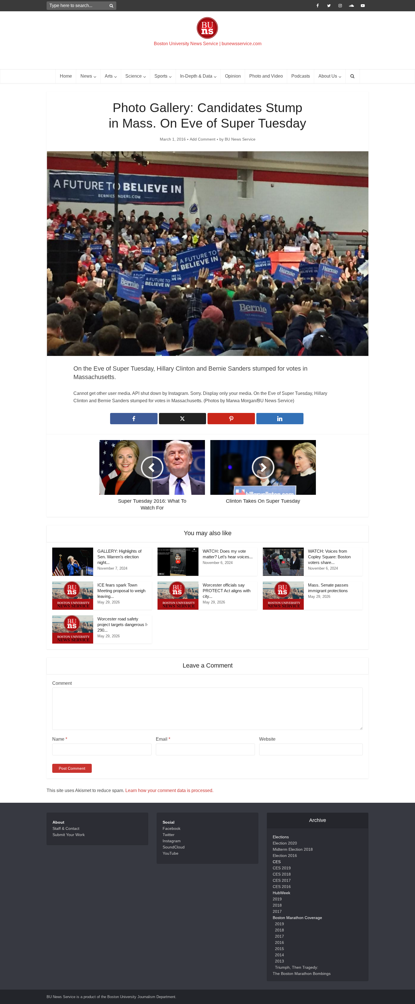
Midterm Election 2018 (293, 849)
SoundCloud (174, 847)
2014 (279, 955)
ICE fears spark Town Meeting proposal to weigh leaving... (121, 591)
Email (163, 739)
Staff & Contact (66, 828)
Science (133, 76)
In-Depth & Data (196, 76)
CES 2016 (282, 886)
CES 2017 (282, 880)
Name (59, 739)
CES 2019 (282, 868)
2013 (279, 961)
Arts (109, 76)
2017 (277, 911)
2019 (277, 899)
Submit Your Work (69, 834)
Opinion (233, 76)
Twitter (168, 834)
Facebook (171, 828)
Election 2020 (285, 843)
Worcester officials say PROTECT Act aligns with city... (226, 591)
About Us (327, 76)
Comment (62, 683)
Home (66, 76)
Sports (160, 76)
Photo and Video (266, 76)
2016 (279, 942)
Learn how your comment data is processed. (169, 790)
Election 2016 (285, 855)
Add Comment (202, 139)
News (86, 76)
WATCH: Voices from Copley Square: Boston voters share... (329, 557)
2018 (277, 905)
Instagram (172, 841)
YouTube (170, 853)
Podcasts (300, 76)
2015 (279, 948)
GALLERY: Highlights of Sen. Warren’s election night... (119, 557)
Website (267, 739)
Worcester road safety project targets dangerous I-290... (122, 624)
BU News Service (240, 139)
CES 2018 (282, 874)
